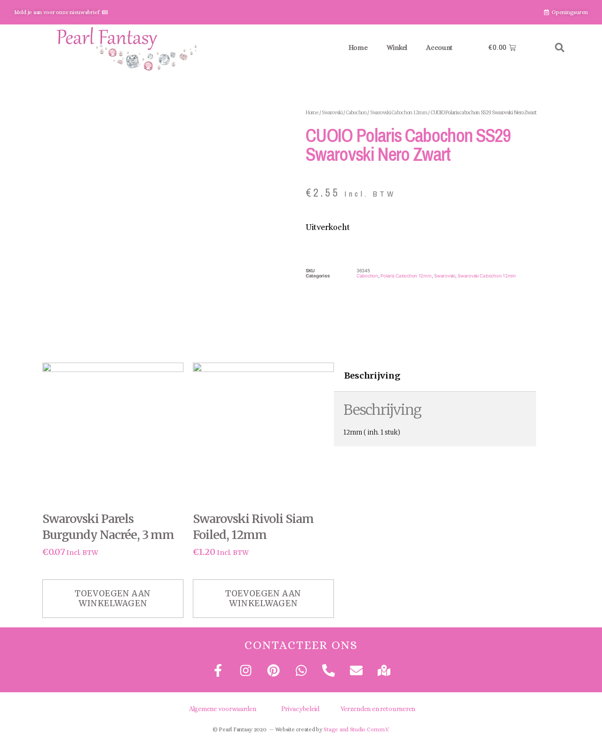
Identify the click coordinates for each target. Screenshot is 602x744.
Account (439, 47)
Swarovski (332, 113)
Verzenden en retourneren (378, 708)
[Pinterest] (273, 670)
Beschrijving (372, 376)
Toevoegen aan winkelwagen (112, 598)
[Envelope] (356, 670)
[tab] (372, 376)
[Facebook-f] (218, 670)
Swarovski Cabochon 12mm (399, 113)
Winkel (397, 47)
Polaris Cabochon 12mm (405, 275)
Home (358, 47)
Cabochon (356, 113)
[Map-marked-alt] (384, 670)
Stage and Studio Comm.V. (356, 729)
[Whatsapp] (301, 670)
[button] (559, 47)
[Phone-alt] (328, 670)
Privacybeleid (300, 708)
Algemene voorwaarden (222, 708)
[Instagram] (246, 670)
